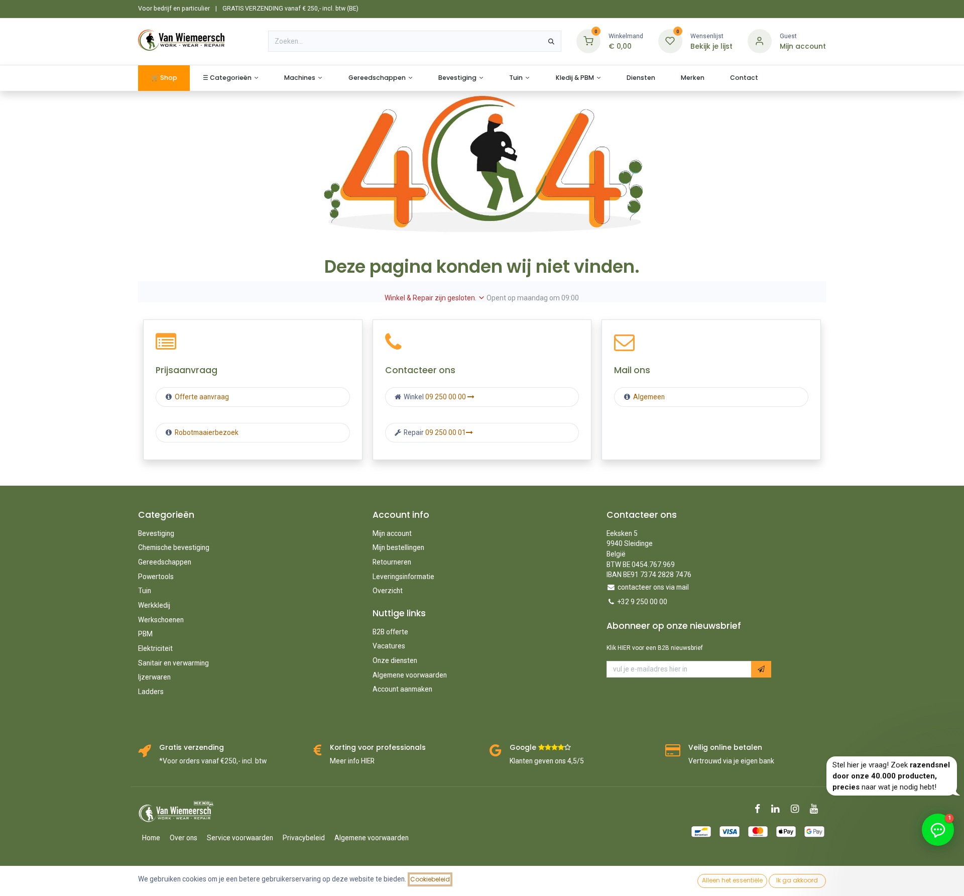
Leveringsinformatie (403, 577)
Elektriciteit (155, 648)
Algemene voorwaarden (410, 675)
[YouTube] (817, 809)
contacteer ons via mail (653, 587)
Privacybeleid (304, 838)
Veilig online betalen (725, 747)
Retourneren (392, 562)
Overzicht (388, 591)
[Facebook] (761, 809)
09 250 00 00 (446, 397)
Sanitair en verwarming (173, 663)
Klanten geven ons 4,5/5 (547, 761)
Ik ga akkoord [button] (797, 880)
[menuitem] (164, 78)
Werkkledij (154, 605)
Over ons (183, 838)
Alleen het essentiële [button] (732, 880)
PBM (145, 634)
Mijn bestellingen (398, 547)
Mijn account (392, 533)
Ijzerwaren (154, 677)
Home (151, 838)
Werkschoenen (161, 620)
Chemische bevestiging (173, 547)
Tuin (144, 591)
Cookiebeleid (430, 879)
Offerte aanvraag (201, 397)
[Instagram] (798, 809)
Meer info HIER (352, 761)
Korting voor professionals (378, 747)
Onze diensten (395, 660)
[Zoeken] (551, 41)
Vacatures (389, 646)
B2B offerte (390, 632)
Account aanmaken (402, 689)
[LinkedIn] (778, 809)
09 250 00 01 (445, 432)
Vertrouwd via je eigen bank (731, 761)
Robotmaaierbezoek (205, 432)
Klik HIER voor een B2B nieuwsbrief (655, 647)
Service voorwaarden (240, 838)
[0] (588, 41)
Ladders (151, 692)
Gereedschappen (164, 562)
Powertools (156, 577)
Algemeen (649, 397)
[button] (761, 669)
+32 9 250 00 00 (642, 602)
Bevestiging (156, 533)
